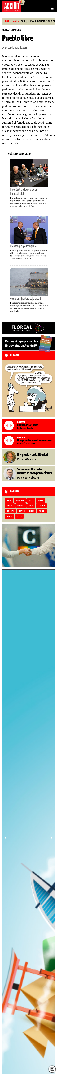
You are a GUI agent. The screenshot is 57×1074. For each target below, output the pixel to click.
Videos (9, 501)
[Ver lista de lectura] (52, 1069)
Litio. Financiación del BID (30, 21)
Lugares (22, 511)
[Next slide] (51, 838)
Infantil (9, 516)
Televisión (20, 501)
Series (40, 501)
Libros (31, 511)
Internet (42, 511)
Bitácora (16, 30)
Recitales (20, 506)
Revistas (10, 506)
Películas (41, 506)
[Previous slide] (5, 838)
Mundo (6, 30)
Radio (31, 506)
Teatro (30, 501)
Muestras (10, 511)
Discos (19, 516)
